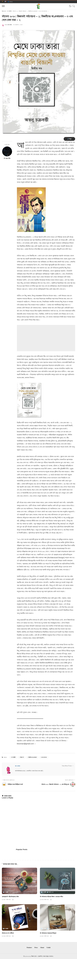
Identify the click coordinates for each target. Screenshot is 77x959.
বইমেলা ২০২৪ (50, 892)
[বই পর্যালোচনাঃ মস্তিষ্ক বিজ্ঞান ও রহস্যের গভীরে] (57, 881)
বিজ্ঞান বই (22, 757)
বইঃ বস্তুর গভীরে (7, 158)
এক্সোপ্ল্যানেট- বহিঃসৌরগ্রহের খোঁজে (10, 896)
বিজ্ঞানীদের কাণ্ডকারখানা (33, 757)
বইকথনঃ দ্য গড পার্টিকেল (8, 933)
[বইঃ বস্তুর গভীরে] (7, 151)
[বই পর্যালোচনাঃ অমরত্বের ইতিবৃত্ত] (57, 917)
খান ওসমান (10, 24)
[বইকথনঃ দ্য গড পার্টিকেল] (19, 917)
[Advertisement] (46, 338)
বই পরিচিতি (13, 757)
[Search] (73, 6)
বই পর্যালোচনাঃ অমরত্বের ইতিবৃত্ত (48, 933)
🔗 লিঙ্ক (69, 139)
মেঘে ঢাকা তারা (44, 757)
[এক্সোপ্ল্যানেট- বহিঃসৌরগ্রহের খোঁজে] (19, 881)
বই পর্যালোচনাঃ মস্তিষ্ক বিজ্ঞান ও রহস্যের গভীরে (51, 896)
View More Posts (67, 766)
